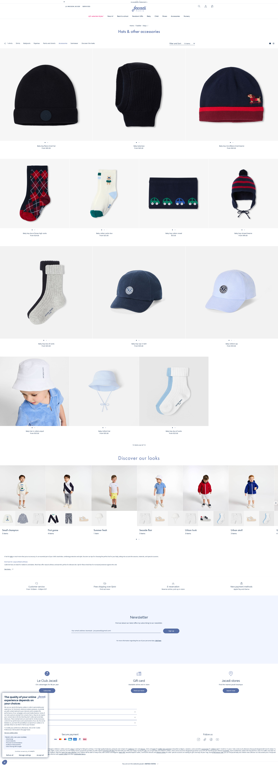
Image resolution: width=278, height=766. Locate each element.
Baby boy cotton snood (173, 233)
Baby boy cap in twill (139, 344)
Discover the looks (88, 43)
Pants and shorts (49, 43)
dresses (142, 749)
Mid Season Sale (218, 752)
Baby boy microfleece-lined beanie (231, 146)
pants (154, 749)
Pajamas (37, 43)
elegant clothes (161, 752)
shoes (72, 749)
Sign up (171, 631)
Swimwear (74, 43)
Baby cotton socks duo (104, 233)
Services (86, 6)
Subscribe (47, 691)
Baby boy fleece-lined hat (46, 146)
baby (11, 556)
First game (53, 530)
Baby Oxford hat (104, 431)
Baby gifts (122, 752)
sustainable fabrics (79, 754)
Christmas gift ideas (109, 751)
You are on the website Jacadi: (139, 764)
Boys (145, 26)
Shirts (18, 43)
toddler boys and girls (164, 749)
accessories (205, 749)
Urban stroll (236, 530)
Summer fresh (100, 530)
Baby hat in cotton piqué (35, 431)
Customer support (18, 712)
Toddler (138, 26)
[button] (96, 16)
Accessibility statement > (139, 2)
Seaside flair (145, 530)
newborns (131, 749)
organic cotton (63, 754)
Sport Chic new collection (69, 752)
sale (145, 751)
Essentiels (226, 751)
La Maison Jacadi (72, 6)
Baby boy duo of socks (46, 344)
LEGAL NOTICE (16, 723)
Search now (231, 691)
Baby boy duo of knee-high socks (35, 233)
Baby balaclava (139, 146)
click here (158, 641)
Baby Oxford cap (232, 344)
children (213, 749)
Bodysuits (26, 43)
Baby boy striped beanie (243, 233)
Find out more (139, 691)
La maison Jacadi (18, 717)
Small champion (10, 530)
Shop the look (36, 532)
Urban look (191, 530)
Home (132, 26)
